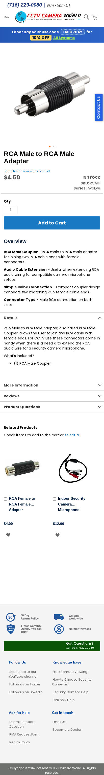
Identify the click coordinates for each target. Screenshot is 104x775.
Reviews (11, 396)
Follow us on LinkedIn (26, 692)
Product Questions (22, 406)
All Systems (64, 37)
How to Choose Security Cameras (71, 681)
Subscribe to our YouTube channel (23, 674)
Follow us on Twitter (24, 684)
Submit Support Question (22, 724)
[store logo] (48, 17)
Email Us (59, 722)
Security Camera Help (71, 692)
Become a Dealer (67, 729)
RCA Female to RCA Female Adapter (22, 504)
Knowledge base (67, 662)
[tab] (52, 317)
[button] (49, 146)
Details (10, 317)
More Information (21, 385)
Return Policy (19, 742)
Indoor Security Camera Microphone (71, 504)
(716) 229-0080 (24, 5)
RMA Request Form (24, 734)
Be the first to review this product (27, 171)
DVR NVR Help (64, 700)
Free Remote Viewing (70, 672)
